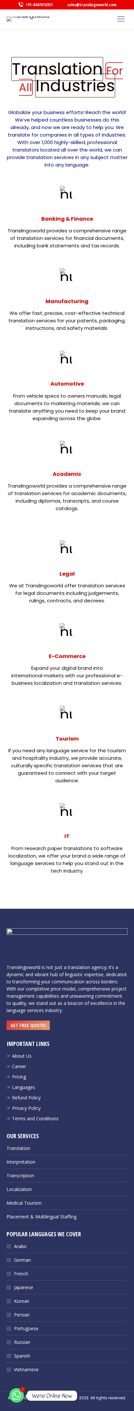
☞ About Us (19, 1056)
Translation (18, 1148)
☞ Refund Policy (24, 1098)
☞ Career (16, 1066)
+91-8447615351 (39, 4)
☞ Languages (21, 1087)
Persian (22, 1315)
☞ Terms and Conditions (33, 1118)
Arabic (20, 1246)
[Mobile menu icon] (120, 18)
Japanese (23, 1287)
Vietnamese (26, 1369)
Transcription (20, 1175)
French (21, 1274)
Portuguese (26, 1328)
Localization (19, 1189)
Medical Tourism (24, 1203)
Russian (22, 1342)
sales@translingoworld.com (91, 4)
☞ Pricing (16, 1077)
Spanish (22, 1356)
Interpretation (21, 1162)
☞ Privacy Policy (24, 1108)
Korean (21, 1301)
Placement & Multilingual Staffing (41, 1216)
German (22, 1260)
